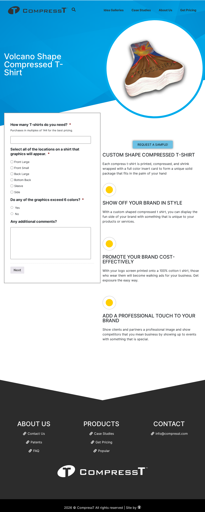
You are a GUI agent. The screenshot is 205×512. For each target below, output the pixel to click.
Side (17, 192)
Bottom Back (22, 180)
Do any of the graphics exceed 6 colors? (47, 200)
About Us (165, 10)
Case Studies (141, 10)
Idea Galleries (114, 10)
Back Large (21, 174)
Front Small (21, 168)
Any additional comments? (33, 221)
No (17, 214)
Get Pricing (188, 10)
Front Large (21, 162)
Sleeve (18, 186)
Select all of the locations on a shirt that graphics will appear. (44, 151)
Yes (17, 207)
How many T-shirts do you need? (40, 124)
